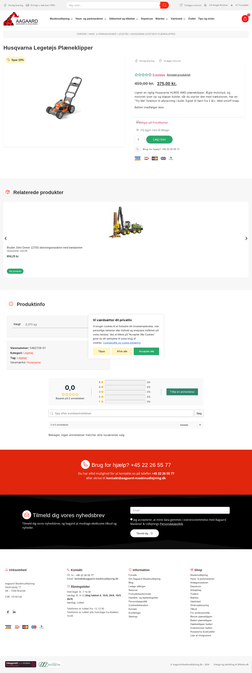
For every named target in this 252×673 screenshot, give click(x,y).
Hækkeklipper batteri (201, 624)
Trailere (194, 594)
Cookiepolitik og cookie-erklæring (122, 342)
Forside (82, 34)
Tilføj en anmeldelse (182, 391)
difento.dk (243, 664)
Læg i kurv (159, 139)
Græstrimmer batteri (201, 627)
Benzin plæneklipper (201, 616)
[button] (188, 75)
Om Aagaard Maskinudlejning (144, 578)
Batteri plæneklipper (201, 620)
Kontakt (133, 609)
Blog (131, 582)
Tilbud (193, 609)
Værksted (176, 18)
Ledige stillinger (137, 586)
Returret (133, 590)
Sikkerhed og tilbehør (122, 18)
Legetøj (123, 34)
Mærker (160, 18)
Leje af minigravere (200, 635)
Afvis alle (122, 351)
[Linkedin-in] (14, 612)
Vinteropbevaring (199, 605)
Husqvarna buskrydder (202, 631)
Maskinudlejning (60, 18)
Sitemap (133, 616)
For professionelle (200, 612)
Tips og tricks (206, 18)
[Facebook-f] (8, 612)
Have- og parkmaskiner (89, 18)
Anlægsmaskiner (199, 582)
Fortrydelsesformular (140, 594)
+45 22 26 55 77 (161, 149)
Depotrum (147, 18)
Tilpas (101, 351)
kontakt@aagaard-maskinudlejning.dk (136, 478)
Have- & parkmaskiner (102, 34)
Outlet (192, 18)
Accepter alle (146, 351)
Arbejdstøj (195, 590)
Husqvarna (34, 362)
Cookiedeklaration (138, 605)
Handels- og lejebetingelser (143, 597)
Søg (199, 413)
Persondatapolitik (171, 524)
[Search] (164, 5)
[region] (126, 336)
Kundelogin (135, 612)
